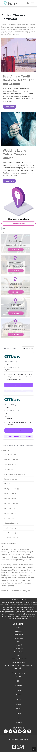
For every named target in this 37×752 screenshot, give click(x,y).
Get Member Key (18, 223)
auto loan (15, 575)
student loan (10, 554)
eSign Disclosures (19, 662)
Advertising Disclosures (18, 659)
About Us (18, 631)
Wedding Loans (9, 538)
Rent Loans (8, 508)
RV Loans (7, 518)
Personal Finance (10, 499)
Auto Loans (8, 454)
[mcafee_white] (18, 747)
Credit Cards (8, 464)
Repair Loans (8, 513)
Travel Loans (8, 533)
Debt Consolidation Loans (13, 474)
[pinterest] (29, 732)
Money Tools (18, 638)
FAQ (18, 655)
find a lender (23, 565)
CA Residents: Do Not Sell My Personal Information (18, 667)
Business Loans (9, 459)
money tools (6, 583)
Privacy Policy (18, 648)
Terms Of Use (18, 652)
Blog (18, 642)
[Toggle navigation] (33, 3)
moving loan (6, 578)
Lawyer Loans (9, 479)
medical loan (17, 578)
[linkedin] (15, 732)
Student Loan (9, 528)
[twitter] (11, 732)
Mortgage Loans (10, 489)
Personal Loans (9, 503)
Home (18, 628)
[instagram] (24, 732)
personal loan (20, 557)
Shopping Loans (10, 523)
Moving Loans (9, 494)
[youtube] (20, 732)
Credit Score (8, 469)
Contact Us (18, 645)
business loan (25, 575)
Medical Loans (9, 484)
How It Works (18, 635)
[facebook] (6, 732)
